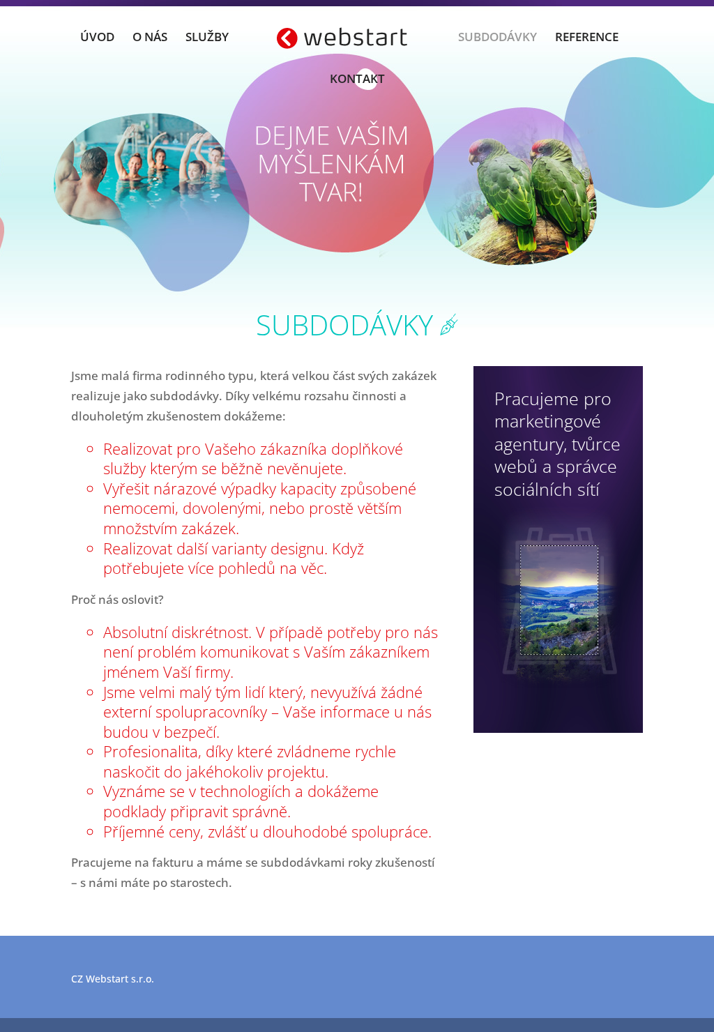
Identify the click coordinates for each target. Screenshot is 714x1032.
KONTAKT (357, 80)
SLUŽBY (207, 38)
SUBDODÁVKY (497, 38)
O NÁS (149, 38)
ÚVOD (97, 38)
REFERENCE (586, 38)
